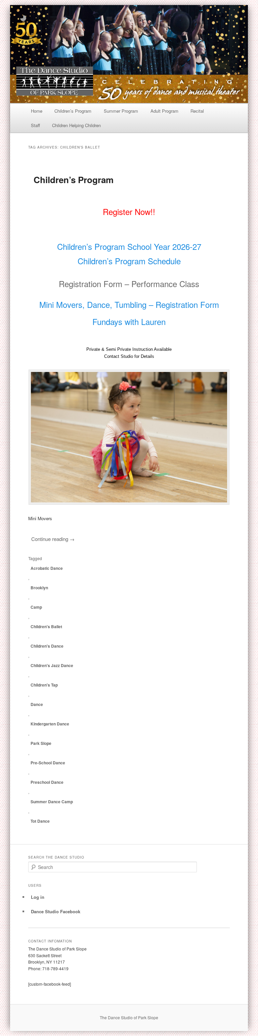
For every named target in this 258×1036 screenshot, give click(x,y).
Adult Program (164, 111)
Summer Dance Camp (52, 802)
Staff (35, 125)
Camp (36, 607)
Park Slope (41, 743)
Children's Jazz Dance (52, 665)
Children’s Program (72, 111)
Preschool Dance (47, 782)
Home (36, 111)
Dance (37, 704)
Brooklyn (39, 588)
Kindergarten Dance (50, 724)
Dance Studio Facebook (55, 911)
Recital (197, 111)
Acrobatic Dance (47, 568)
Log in (37, 897)
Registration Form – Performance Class (129, 283)
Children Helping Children (76, 125)
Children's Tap (44, 685)
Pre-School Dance (48, 763)
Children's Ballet (46, 626)
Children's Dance (47, 646)
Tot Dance (40, 821)
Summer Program (121, 111)
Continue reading (53, 538)
